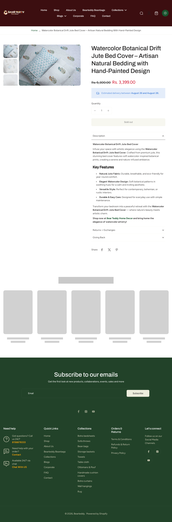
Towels (81, 456)
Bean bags (83, 446)
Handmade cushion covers (88, 474)
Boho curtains (85, 481)
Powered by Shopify (96, 513)
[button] (128, 122)
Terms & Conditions (121, 439)
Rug (80, 491)
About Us (49, 446)
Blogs (47, 462)
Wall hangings (85, 486)
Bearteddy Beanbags (55, 451)
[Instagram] (86, 411)
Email (31, 393)
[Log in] (149, 13)
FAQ (46, 472)
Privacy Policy (118, 453)
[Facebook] (78, 411)
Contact (48, 477)
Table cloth (83, 462)
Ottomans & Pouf (87, 467)
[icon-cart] (156, 13)
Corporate (49, 467)
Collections (50, 456)
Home (34, 30)
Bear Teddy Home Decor (120, 218)
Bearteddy (79, 513)
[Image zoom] (50, 65)
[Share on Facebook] (102, 249)
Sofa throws (84, 441)
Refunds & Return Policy (120, 446)
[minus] (95, 110)
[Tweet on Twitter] (109, 249)
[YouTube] (93, 411)
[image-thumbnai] (10, 51)
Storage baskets (86, 451)
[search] (141, 13)
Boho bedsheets (86, 435)
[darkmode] (165, 13)
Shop (46, 441)
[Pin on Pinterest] (116, 249)
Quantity (95, 103)
